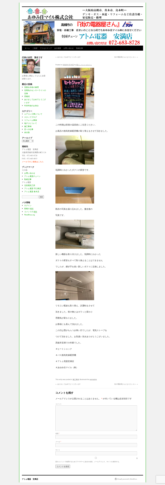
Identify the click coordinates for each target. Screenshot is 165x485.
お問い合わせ (69, 48)
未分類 (27, 132)
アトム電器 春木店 (31, 191)
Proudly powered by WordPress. (127, 479)
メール (58, 441)
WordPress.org (29, 214)
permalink (93, 379)
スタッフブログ (30, 117)
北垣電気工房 (29, 185)
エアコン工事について (33, 114)
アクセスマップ (46, 48)
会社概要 (57, 48)
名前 (57, 433)
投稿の (28, 208)
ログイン (27, 205)
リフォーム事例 (30, 120)
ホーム (27, 48)
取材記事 (79, 48)
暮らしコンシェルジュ (84, 65)
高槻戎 (27, 96)
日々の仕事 (28, 129)
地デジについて (30, 123)
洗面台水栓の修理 (31, 87)
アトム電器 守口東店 (32, 188)
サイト (57, 450)
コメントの (30, 211)
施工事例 (76, 379)
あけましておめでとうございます (68, 57)
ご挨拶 (34, 48)
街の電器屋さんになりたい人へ (126, 57)
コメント (58, 404)
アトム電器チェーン (32, 176)
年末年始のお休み (31, 105)
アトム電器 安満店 (30, 479)
